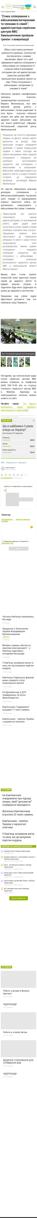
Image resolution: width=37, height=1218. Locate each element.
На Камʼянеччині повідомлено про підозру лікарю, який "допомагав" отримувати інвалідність (17, 800)
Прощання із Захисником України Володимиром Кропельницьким (15, 631)
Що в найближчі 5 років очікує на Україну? (18, 428)
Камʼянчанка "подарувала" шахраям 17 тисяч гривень (16, 708)
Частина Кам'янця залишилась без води (18, 618)
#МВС (3, 463)
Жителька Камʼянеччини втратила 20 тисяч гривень (17, 813)
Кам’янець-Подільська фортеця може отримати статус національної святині (18, 680)
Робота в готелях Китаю (15, 1032)
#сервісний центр (11, 463)
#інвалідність (22, 463)
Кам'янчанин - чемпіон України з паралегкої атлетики (18, 720)
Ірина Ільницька (10, 468)
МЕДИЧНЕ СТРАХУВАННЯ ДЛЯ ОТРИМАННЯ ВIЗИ (18, 1061)
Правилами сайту (8, 543)
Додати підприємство (18, 898)
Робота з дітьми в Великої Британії (16, 992)
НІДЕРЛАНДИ (10, 1004)
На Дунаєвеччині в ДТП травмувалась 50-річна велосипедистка (14, 695)
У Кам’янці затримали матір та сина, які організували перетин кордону (18, 665)
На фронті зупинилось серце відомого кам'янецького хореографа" (18, 407)
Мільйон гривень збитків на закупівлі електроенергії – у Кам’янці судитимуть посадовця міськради (16, 649)
